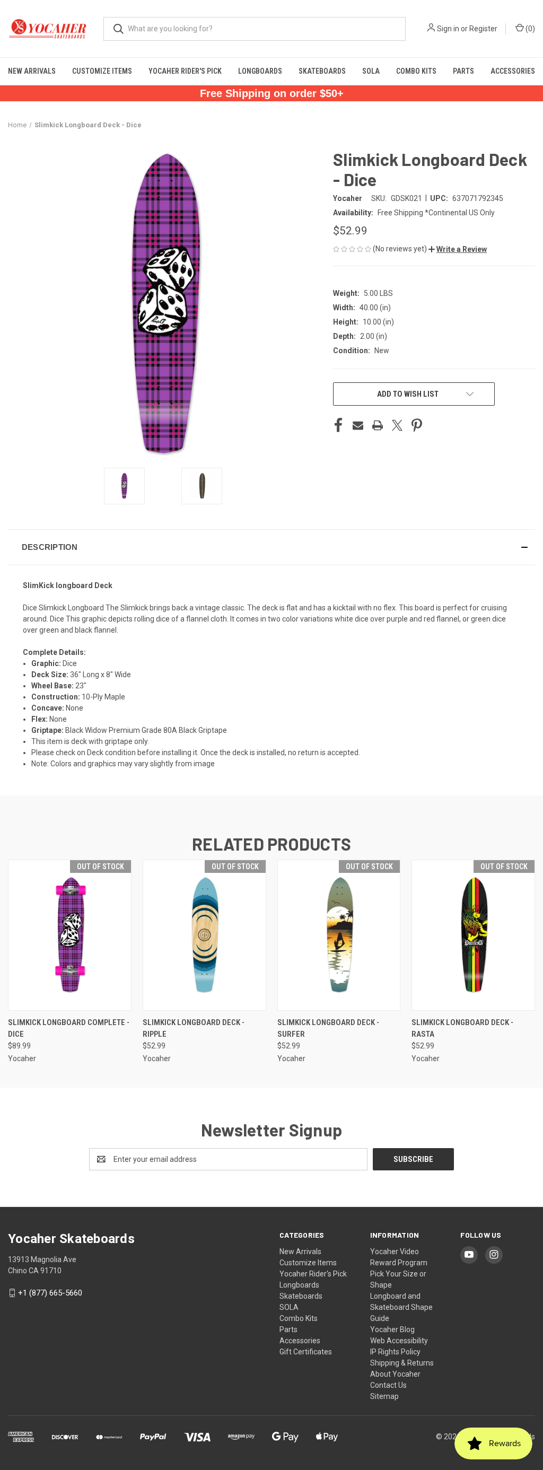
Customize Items (102, 71)
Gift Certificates (305, 1352)
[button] (457, 249)
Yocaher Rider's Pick (185, 71)
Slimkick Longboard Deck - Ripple (193, 1028)
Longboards (260, 71)
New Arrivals (32, 71)
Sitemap (384, 1396)
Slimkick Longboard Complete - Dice (68, 1028)
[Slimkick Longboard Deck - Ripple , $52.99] (204, 935)
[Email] (358, 425)
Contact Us (388, 1385)
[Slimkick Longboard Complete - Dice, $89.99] (69, 935)
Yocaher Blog (392, 1329)
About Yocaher (395, 1374)
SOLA (371, 71)
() (529, 28)
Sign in (448, 28)
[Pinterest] (416, 425)
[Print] (377, 425)
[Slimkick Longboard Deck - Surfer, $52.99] (339, 935)
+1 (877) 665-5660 (50, 1293)
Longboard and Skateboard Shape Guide (401, 1307)
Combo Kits (416, 71)
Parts (463, 71)
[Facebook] (338, 425)
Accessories (513, 71)
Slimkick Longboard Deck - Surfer (328, 1028)
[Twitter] (397, 425)
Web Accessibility (399, 1340)
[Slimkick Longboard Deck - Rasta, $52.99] (473, 935)
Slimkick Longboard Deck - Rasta (462, 1028)
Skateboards (322, 71)
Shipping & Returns (402, 1363)
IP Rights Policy (395, 1352)
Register (483, 28)
